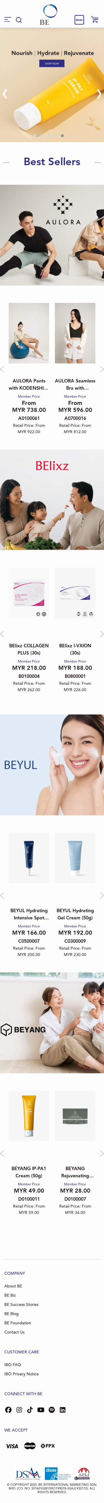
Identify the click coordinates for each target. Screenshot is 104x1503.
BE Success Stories (21, 1305)
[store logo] (48, 14)
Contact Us (14, 1332)
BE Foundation (17, 1323)
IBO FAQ (12, 1365)
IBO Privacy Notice (21, 1374)
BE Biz (10, 1295)
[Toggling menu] (8, 19)
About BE (13, 1286)
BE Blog (11, 1314)
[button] (34, 136)
